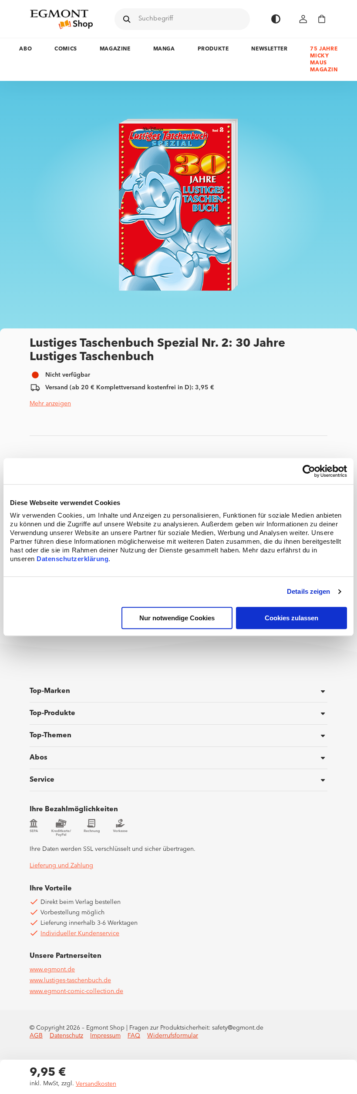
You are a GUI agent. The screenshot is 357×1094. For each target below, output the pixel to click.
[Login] (303, 19)
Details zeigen (308, 592)
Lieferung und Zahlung (61, 866)
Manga (164, 49)
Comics (65, 49)
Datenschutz (66, 1036)
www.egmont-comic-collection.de (76, 991)
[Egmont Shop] (61, 19)
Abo (25, 49)
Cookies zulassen (291, 618)
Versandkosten (96, 1084)
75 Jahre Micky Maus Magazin (323, 60)
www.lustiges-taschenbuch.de (70, 980)
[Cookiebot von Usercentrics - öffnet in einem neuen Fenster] (309, 471)
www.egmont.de (52, 970)
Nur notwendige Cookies (177, 618)
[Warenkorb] (322, 19)
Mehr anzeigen (50, 404)
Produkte (213, 49)
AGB (36, 1036)
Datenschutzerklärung (72, 558)
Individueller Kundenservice (79, 933)
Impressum (105, 1036)
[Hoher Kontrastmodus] (275, 18)
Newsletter (269, 49)
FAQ (134, 1036)
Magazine (115, 49)
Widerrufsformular (172, 1036)
